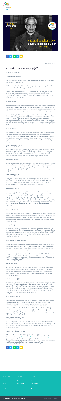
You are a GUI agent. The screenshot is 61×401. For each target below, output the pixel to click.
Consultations (34, 386)
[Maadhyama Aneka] (7, 5)
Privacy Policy (47, 398)
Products (5, 383)
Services (5, 386)
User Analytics (34, 383)
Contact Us (55, 398)
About (4, 380)
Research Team (14, 63)
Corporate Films (34, 380)
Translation (33, 389)
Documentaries (20, 383)
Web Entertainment (21, 380)
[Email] (21, 56)
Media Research (7, 389)
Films (18, 386)
